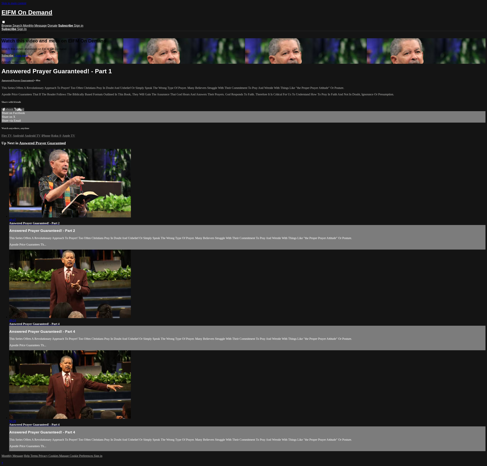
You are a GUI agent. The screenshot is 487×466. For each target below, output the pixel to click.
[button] (3, 22)
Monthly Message (35, 25)
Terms (34, 455)
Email (20, 109)
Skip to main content (14, 3)
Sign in (78, 25)
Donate (52, 25)
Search (18, 25)
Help (27, 455)
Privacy (44, 455)
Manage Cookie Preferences (76, 455)
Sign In (22, 29)
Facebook (8, 109)
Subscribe (8, 55)
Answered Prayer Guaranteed (18, 80)
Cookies (54, 455)
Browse (7, 25)
